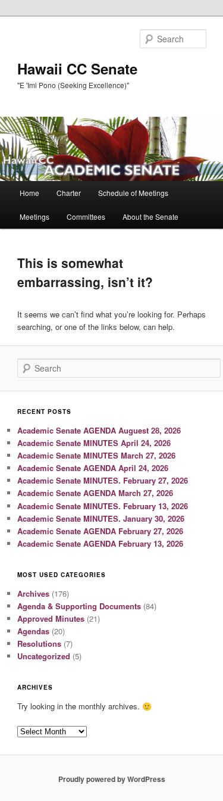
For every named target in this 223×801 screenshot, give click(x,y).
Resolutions (39, 643)
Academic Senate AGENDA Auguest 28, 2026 (99, 430)
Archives (33, 593)
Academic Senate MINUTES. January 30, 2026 (100, 518)
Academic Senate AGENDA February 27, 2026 (100, 531)
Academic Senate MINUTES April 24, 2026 (94, 442)
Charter (68, 193)
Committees (86, 216)
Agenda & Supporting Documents (79, 606)
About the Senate (150, 216)
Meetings (34, 216)
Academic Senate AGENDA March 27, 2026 (95, 492)
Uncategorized (43, 656)
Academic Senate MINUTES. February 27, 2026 (102, 480)
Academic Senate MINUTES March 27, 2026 (96, 455)
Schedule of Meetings (133, 193)
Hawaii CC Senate (77, 68)
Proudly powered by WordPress (111, 779)
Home (29, 193)
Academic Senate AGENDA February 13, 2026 (100, 543)
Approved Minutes (50, 618)
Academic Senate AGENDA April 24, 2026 (92, 467)
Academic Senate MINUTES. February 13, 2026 (102, 506)
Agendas (33, 631)
